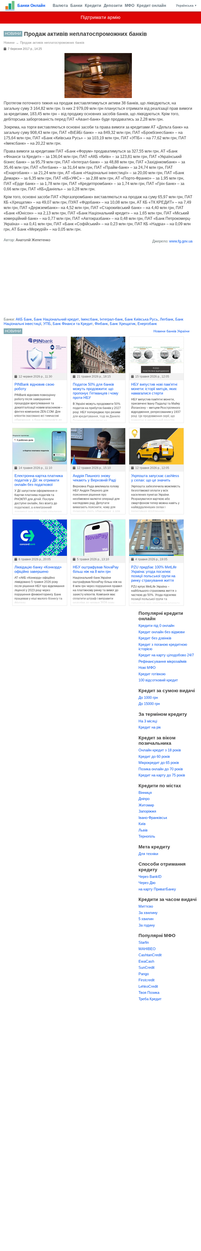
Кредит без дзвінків (154, 638)
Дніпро (144, 799)
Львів (143, 830)
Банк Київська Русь (141, 319)
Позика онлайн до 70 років (160, 769)
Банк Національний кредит (56, 319)
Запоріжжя (147, 811)
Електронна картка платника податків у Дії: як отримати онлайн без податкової (38, 480)
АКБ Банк (24, 319)
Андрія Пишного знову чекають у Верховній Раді (94, 478)
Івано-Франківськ (152, 817)
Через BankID (150, 876)
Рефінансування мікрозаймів (162, 661)
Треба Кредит (150, 999)
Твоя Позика (148, 992)
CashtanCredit (150, 955)
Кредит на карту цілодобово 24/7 (166, 655)
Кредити (93, 5)
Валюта (60, 5)
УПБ (47, 324)
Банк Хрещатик (123, 324)
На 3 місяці (147, 721)
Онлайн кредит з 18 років (159, 750)
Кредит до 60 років (154, 756)
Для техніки (148, 854)
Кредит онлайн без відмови (161, 632)
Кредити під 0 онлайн (156, 625)
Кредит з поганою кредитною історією (162, 646)
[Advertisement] (98, 281)
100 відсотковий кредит (158, 680)
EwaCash (146, 961)
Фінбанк (101, 324)
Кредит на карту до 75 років (161, 775)
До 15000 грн (149, 704)
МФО (129, 5)
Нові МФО (147, 667)
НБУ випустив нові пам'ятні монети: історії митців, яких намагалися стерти (154, 388)
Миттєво (145, 906)
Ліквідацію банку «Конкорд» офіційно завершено (38, 569)
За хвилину (148, 913)
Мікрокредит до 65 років (158, 762)
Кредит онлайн (151, 5)
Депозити (113, 5)
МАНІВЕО (147, 949)
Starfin (143, 942)
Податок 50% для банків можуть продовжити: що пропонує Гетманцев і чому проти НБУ (95, 391)
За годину (146, 925)
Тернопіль (146, 836)
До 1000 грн (148, 697)
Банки (76, 5)
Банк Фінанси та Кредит (73, 324)
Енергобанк (147, 324)
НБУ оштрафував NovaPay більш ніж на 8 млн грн (96, 569)
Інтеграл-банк (111, 319)
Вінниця (145, 792)
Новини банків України (171, 331)
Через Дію (146, 883)
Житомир (146, 805)
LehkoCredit (148, 986)
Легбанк (166, 319)
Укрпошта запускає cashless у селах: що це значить (155, 478)
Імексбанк (89, 319)
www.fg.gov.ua (180, 241)
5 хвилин (145, 919)
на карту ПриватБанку (157, 889)
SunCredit (146, 967)
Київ (142, 824)
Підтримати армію (100, 17)
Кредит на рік (149, 727)
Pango (143, 974)
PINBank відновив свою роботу (34, 386)
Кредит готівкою (151, 674)
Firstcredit (146, 980)
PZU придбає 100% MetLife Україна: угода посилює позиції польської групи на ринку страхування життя (153, 573)
